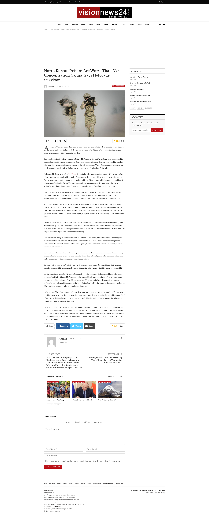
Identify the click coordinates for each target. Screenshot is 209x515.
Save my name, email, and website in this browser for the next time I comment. (83, 461)
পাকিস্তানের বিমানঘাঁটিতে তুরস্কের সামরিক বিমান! (140, 83)
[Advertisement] (104, 50)
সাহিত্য (140, 24)
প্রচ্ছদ (59, 24)
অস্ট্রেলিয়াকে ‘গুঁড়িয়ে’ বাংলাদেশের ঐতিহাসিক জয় (140, 95)
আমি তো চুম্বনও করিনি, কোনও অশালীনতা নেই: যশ (140, 101)
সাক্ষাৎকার (114, 24)
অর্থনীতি (91, 24)
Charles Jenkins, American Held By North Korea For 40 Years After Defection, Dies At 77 (104, 360)
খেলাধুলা (106, 24)
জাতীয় (66, 24)
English (79, 2)
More (147, 24)
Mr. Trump (72, 174)
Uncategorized (118, 86)
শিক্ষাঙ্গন (132, 24)
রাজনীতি (83, 24)
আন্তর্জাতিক (75, 24)
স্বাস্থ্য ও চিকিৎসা (97, 483)
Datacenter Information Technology (152, 490)
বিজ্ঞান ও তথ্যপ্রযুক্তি (108, 483)
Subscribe (156, 130)
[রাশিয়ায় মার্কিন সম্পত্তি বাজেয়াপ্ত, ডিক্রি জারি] (84, 389)
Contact (71, 2)
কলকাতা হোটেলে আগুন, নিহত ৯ (136, 89)
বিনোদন (98, 24)
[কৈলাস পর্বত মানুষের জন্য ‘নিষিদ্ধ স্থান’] (110, 389)
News (65, 2)
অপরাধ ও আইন (119, 483)
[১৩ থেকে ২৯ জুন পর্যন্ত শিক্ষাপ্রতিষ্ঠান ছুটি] (58, 389)
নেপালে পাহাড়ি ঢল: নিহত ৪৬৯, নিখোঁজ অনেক (139, 77)
